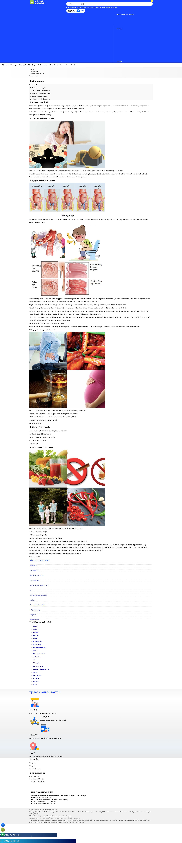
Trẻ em (35, 684)
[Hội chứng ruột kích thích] (38, 603)
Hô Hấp (35, 638)
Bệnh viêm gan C (35, 570)
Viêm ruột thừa (34, 620)
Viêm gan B (33, 565)
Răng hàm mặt (37, 675)
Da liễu (35, 629)
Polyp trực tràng (35, 610)
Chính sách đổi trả (36, 776)
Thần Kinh (35, 635)
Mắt (34, 660)
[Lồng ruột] (33, 612)
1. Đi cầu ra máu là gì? (37, 88)
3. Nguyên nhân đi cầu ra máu (40, 93)
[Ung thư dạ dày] (35, 578)
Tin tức (73, 65)
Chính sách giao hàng (37, 781)
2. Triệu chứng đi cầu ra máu (40, 90)
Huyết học (36, 681)
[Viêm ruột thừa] (35, 617)
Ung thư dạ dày (34, 580)
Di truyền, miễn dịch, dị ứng (41, 669)
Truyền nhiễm (37, 657)
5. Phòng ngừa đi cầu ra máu (40, 99)
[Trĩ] (31, 588)
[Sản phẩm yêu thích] (115, 26)
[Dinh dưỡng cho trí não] (38, 573)
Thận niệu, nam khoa (39, 654)
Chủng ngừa (36, 663)
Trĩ (30, 590)
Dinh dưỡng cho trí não (37, 575)
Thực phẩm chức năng (27, 65)
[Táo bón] (33, 598)
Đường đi (83, 795)
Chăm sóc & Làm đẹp (8, 65)
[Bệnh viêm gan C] (36, 568)
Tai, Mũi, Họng (37, 644)
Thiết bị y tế (42, 65)
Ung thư (35, 626)
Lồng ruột (33, 615)
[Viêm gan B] (34, 563)
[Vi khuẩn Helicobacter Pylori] (39, 593)
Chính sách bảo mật (37, 779)
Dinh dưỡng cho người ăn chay (39, 585)
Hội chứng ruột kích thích (37, 605)
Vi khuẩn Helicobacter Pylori (38, 595)
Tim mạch (35, 632)
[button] (115, 14)
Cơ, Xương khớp (37, 641)
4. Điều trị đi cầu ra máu (38, 96)
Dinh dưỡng (36, 678)
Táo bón (32, 600)
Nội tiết (35, 672)
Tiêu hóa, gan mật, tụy (39, 647)
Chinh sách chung (37, 773)
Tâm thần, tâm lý (38, 666)
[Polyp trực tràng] (35, 608)
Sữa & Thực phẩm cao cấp (58, 65)
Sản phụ (35, 651)
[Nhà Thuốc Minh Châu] (37, 4)
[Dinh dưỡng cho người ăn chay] (40, 583)
